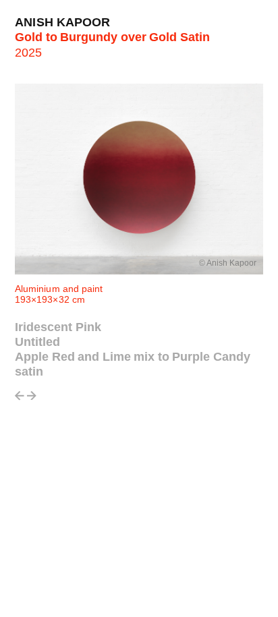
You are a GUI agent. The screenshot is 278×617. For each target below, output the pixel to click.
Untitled (37, 342)
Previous (19, 399)
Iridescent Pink (58, 327)
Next (31, 399)
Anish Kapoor (63, 22)
